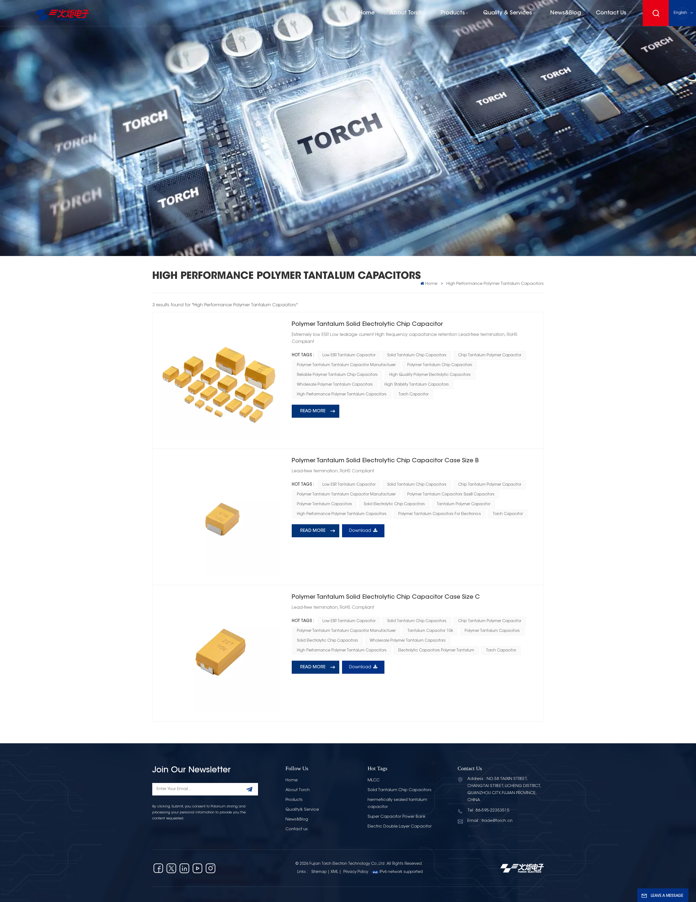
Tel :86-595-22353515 (488, 811)
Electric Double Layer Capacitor (400, 827)
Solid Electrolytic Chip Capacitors (394, 504)
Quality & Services (507, 13)
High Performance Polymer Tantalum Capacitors (342, 395)
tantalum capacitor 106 (430, 631)
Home (367, 13)
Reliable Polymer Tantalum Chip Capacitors (337, 375)
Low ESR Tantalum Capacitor (348, 355)
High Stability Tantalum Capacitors (416, 385)
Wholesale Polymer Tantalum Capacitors (335, 385)
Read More (312, 411)
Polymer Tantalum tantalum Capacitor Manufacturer (346, 365)
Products (453, 13)
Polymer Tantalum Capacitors (324, 504)
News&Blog (565, 13)
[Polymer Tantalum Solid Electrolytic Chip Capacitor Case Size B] (221, 517)
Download (360, 531)
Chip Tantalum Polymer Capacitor (489, 355)
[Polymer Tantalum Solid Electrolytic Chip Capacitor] (221, 380)
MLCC (374, 780)
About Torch (406, 13)
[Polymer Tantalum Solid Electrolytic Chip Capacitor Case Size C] (221, 653)
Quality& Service (302, 810)
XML (334, 872)
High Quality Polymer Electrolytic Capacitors (430, 375)
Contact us (611, 13)
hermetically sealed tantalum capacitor (397, 803)
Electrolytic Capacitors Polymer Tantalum (436, 651)
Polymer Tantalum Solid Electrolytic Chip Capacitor (367, 324)
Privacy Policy (355, 872)
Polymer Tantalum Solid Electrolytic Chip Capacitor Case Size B (385, 461)
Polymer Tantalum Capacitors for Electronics (439, 514)
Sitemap (319, 872)
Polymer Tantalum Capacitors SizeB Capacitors (451, 495)
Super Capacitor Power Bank (396, 817)
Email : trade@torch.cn (489, 821)
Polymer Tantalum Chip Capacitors (439, 365)
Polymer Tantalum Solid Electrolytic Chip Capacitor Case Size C (386, 597)
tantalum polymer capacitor (463, 504)
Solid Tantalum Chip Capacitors (416, 355)
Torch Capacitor (413, 395)
